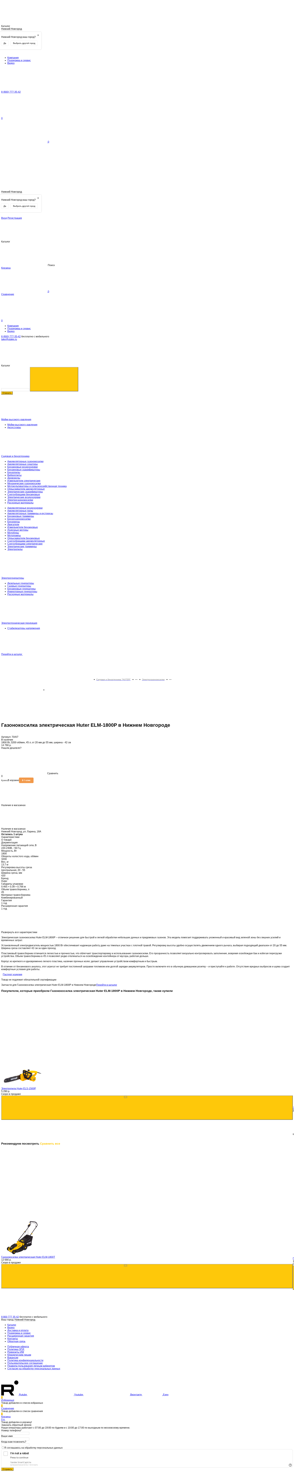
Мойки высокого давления (16, 419)
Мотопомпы (14, 535)
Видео (11, 63)
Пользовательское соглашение (25, 1363)
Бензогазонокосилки (19, 519)
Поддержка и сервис (19, 60)
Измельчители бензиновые (22, 527)
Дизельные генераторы (20, 583)
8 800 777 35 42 (10, 1317)
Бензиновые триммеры (20, 516)
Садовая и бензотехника (15, 456)
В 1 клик (26, 780)
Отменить (6, 393)
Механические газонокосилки (24, 483)
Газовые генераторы (19, 586)
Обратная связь (16, 1341)
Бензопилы (13, 472)
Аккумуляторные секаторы (22, 464)
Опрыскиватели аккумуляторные (26, 489)
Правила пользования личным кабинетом (31, 1366)
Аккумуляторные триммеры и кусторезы (30, 513)
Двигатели (13, 524)
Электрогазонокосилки (20, 500)
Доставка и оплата (17, 1330)
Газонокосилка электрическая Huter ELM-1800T (28, 1257)
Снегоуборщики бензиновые (23, 494)
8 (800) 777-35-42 (11, 336)
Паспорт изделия (12, 974)
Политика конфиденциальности (25, 1360)
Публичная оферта (18, 1346)
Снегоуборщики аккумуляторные (26, 541)
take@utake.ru (9, 339)
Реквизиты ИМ (15, 1352)
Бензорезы (13, 521)
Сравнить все (50, 1143)
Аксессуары (14, 427)
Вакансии (12, 1357)
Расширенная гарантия (20, 1336)
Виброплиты (14, 475)
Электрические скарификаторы (25, 491)
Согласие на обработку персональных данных (33, 1368)
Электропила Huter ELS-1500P (18, 1088)
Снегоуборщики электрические (25, 543)
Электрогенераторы (12, 578)
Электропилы (15, 549)
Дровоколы (13, 478)
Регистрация (15, 218)
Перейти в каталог (12, 654)
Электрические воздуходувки (23, 497)
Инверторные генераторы (22, 591)
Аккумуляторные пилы (20, 510)
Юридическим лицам (19, 1355)
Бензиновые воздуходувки (22, 467)
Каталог (11, 1325)
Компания (13, 57)
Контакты (12, 1338)
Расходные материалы (20, 502)
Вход (4, 218)
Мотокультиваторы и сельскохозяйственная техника (37, 486)
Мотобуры (13, 532)
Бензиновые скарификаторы (23, 469)
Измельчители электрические (23, 480)
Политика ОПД (15, 1349)
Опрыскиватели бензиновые (23, 538)
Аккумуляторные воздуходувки (25, 508)
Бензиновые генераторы (21, 588)
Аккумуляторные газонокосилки (25, 461)
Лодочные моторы (17, 530)
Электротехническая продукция (19, 623)
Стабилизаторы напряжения (23, 628)
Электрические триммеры (22, 546)
